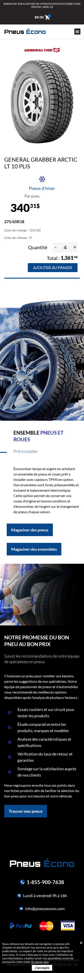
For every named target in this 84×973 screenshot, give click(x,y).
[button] (77, 32)
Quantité (38, 247)
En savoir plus (40, 962)
